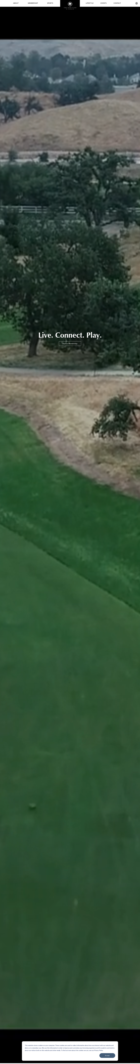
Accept (107, 1055)
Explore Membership (70, 343)
